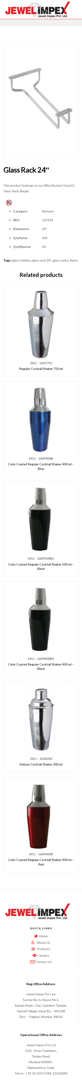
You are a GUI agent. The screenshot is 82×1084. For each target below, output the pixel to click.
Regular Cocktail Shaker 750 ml (41, 369)
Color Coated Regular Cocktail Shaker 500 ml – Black (41, 566)
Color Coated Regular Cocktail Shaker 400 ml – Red (41, 862)
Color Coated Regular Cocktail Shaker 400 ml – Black (41, 666)
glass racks (60, 260)
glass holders (21, 260)
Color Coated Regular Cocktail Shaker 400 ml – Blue (41, 466)
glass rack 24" (41, 260)
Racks (74, 260)
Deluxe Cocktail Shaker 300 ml (41, 764)
